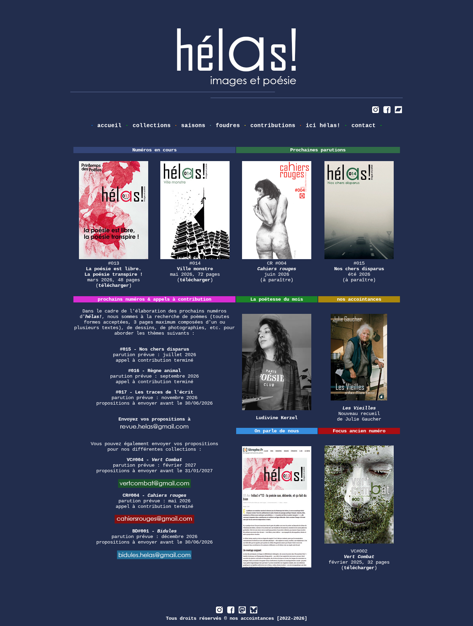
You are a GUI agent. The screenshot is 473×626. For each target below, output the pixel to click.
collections (152, 126)
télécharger (113, 285)
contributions (272, 126)
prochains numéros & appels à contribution (154, 299)
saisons (193, 126)
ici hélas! (323, 126)
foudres (228, 126)
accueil (109, 126)
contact (363, 126)
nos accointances (252, 618)
